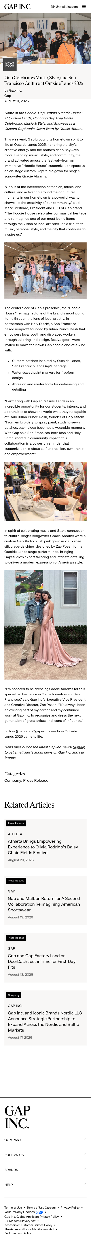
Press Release (35, 780)
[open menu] (84, 6)
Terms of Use (13, 1207)
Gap (7, 96)
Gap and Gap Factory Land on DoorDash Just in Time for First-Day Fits (42, 961)
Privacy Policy (70, 1207)
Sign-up (79, 747)
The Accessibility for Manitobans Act (29, 1229)
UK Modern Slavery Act (20, 1221)
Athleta (15, 834)
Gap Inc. (15, 1006)
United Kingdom (64, 7)
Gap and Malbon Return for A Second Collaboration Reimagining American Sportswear (44, 904)
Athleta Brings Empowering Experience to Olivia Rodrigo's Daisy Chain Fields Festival (43, 847)
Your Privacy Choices (19, 1212)
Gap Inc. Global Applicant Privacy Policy (31, 1216)
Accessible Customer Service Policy (28, 1225)
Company (12, 780)
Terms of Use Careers (41, 1207)
